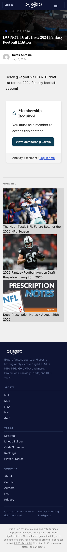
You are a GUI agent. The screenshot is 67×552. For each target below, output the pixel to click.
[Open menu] (55, 5)
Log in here (47, 158)
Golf (7, 418)
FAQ (6, 494)
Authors (9, 488)
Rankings (10, 453)
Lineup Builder (13, 441)
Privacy (9, 499)
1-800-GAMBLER (23, 543)
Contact (9, 482)
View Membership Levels (33, 142)
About (8, 476)
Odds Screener (14, 447)
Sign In (8, 4)
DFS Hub (10, 435)
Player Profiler (13, 459)
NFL (5, 31)
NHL (7, 412)
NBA (7, 406)
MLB (7, 400)
